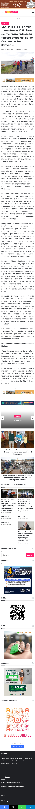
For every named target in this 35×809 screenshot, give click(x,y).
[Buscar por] (2, 13)
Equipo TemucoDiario (8, 49)
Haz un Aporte (17, 746)
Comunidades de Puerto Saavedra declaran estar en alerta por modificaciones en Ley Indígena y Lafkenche (26, 504)
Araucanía (5, 23)
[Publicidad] (17, 4)
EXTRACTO (18, 420)
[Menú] (33, 13)
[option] (17, 418)
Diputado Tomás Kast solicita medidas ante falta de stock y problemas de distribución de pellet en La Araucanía (25, 536)
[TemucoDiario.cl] (11, 12)
